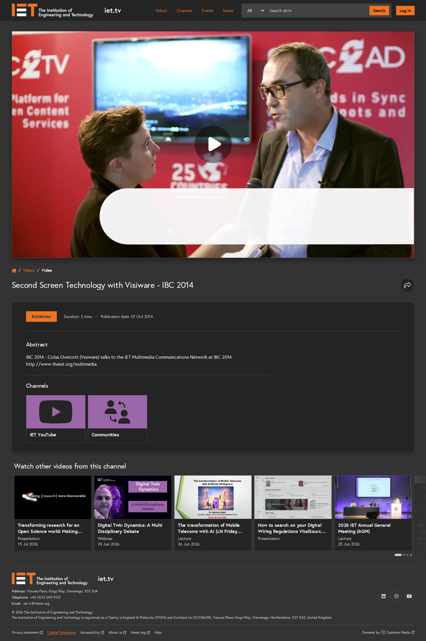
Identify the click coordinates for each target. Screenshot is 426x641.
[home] (14, 271)
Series (228, 10)
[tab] (398, 555)
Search (379, 10)
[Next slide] (421, 515)
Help (158, 632)
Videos (161, 10)
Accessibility (91, 632)
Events (207, 10)
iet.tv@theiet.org (36, 603)
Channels (184, 10)
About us (116, 632)
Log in (405, 10)
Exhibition (41, 316)
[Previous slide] (5, 515)
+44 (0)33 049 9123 (45, 597)
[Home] (66, 11)
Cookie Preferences (61, 632)
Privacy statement (26, 632)
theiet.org (139, 632)
